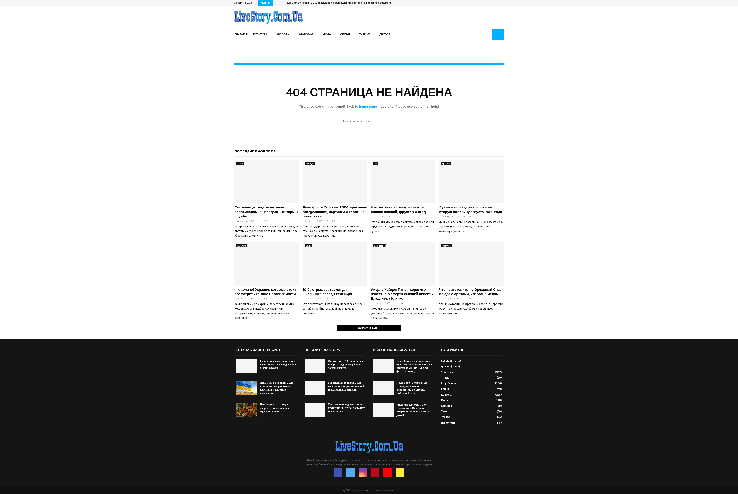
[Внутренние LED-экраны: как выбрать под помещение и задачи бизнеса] (315, 366)
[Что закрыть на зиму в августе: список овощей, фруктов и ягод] (403, 181)
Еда (375, 164)
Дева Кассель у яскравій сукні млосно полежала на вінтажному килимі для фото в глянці (414, 366)
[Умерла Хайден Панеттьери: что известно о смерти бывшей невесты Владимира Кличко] (403, 263)
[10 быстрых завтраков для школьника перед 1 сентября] (335, 263)
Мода (327, 34)
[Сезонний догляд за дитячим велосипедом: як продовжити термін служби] (266, 181)
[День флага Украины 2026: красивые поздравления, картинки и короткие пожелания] (335, 181)
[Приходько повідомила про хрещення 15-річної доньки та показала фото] (315, 410)
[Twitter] (350, 472)
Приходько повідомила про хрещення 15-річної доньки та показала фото (346, 408)
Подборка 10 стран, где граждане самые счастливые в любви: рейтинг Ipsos (412, 388)
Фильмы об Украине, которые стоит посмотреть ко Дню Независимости (265, 291)
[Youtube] (387, 472)
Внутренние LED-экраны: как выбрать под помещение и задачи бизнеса (346, 364)
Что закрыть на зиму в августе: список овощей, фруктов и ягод (325, 2)
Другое (384, 34)
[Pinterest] (375, 472)
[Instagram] (363, 472)
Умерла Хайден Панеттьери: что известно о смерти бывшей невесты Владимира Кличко (402, 294)
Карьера (446, 405)
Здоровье (305, 34)
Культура (260, 34)
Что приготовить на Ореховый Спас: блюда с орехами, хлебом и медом (471, 291)
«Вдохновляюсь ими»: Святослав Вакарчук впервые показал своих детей (412, 410)
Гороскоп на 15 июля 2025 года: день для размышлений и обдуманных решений (346, 386)
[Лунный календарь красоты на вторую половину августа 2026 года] (471, 181)
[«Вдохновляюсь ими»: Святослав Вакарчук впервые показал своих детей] (383, 410)
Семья (345, 34)
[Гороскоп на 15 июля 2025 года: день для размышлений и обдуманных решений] (315, 388)
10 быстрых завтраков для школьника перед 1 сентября (327, 291)
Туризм (364, 34)
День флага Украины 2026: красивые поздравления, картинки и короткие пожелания (335, 211)
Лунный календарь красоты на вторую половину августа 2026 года (470, 209)
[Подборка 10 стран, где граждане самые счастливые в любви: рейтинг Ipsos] (383, 388)
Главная (241, 34)
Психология (448, 422)
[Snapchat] (400, 472)
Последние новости (254, 151)
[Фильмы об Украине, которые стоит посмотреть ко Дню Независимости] (266, 263)
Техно (240, 164)
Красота (282, 34)
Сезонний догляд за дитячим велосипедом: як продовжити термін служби (266, 211)
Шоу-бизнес (380, 246)
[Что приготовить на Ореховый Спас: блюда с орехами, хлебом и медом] (471, 263)
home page (368, 106)
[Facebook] (338, 472)
